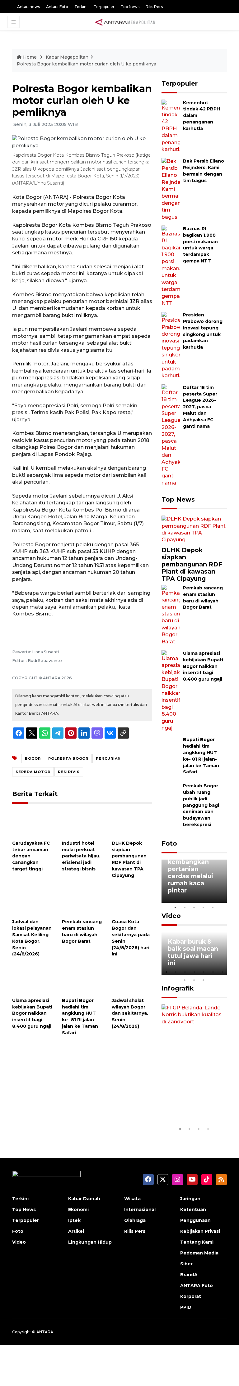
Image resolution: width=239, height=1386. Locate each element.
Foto (169, 843)
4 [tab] (203, 907)
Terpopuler (104, 6)
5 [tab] (213, 907)
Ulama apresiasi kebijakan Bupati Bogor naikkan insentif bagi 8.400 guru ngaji (32, 1013)
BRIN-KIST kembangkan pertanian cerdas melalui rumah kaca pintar (190, 872)
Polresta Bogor (68, 758)
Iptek (74, 1220)
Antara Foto (57, 6)
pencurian (108, 758)
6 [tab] (213, 972)
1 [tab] (175, 907)
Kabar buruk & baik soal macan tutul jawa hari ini (193, 952)
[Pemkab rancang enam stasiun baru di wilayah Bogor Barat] (82, 902)
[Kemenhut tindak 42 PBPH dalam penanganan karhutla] (171, 126)
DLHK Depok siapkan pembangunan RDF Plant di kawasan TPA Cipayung (192, 564)
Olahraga (135, 1220)
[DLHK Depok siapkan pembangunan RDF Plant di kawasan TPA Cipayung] (132, 823)
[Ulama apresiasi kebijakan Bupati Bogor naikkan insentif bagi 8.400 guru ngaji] (32, 980)
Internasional (140, 1209)
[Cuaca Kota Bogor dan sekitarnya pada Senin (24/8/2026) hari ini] (132, 902)
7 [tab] (222, 972)
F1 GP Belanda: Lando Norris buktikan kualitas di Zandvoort (191, 1098)
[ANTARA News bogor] (125, 22)
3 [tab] (194, 907)
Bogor (33, 758)
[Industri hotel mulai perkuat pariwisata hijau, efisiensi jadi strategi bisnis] (82, 823)
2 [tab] (185, 907)
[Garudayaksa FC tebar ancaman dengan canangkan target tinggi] (32, 823)
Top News (130, 6)
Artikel (76, 1231)
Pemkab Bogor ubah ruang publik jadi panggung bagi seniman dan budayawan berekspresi (201, 805)
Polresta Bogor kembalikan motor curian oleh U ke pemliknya (86, 64)
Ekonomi (78, 1209)
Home (30, 57)
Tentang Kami (196, 1242)
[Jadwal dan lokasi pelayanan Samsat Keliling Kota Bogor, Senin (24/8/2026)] (32, 902)
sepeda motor (33, 772)
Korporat (190, 1296)
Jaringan (190, 1198)
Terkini (80, 6)
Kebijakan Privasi (200, 1231)
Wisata (132, 1198)
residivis (69, 772)
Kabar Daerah (84, 1198)
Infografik (178, 988)
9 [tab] (194, 980)
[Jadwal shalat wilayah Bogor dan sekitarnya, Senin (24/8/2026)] (132, 980)
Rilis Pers (154, 6)
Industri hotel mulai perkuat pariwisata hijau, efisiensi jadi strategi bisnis (81, 856)
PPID (185, 1307)
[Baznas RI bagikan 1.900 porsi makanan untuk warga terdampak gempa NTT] (171, 266)
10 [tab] (203, 980)
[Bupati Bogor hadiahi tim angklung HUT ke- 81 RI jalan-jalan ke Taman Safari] (82, 980)
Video (171, 915)
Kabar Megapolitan (67, 57)
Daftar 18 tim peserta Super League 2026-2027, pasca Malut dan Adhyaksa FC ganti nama (200, 407)
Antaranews (28, 6)
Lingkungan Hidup (90, 1242)
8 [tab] (185, 980)
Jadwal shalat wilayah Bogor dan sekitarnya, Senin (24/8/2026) (130, 1013)
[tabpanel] (194, 881)
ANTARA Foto (196, 1285)
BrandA (189, 1274)
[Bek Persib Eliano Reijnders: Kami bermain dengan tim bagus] (171, 189)
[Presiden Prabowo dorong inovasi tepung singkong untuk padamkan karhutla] (171, 345)
